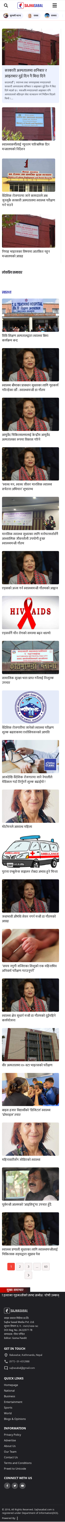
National (9, 1390)
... (37, 1267)
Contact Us (11, 1457)
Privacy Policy (12, 1435)
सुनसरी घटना (15, 15)
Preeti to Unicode (15, 1468)
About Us (10, 1446)
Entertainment (13, 1402)
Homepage (11, 1385)
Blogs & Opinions (15, 1419)
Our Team (10, 1451)
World (8, 1413)
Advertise (10, 1440)
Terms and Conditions (18, 1463)
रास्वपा (53, 15)
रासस (36, 15)
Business (9, 1396)
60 (46, 1267)
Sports (8, 1407)
